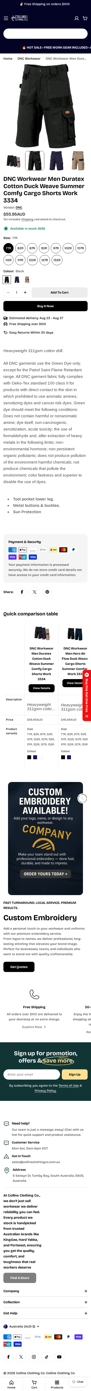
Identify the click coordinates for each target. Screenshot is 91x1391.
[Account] (76, 18)
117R (20, 260)
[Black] (6, 279)
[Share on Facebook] (22, 592)
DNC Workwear (29, 58)
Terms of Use (69, 1085)
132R (57, 260)
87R (32, 248)
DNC (19, 207)
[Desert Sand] (27, 279)
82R (20, 248)
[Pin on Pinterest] (47, 592)
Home (7, 58)
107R (80, 248)
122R (32, 260)
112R (9, 260)
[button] (87, 695)
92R (44, 248)
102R (68, 248)
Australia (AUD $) (22, 1326)
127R (44, 260)
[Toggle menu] (5, 18)
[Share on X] (35, 592)
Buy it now (45, 306)
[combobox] (45, 34)
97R (56, 248)
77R (8, 248)
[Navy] (17, 279)
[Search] (81, 33)
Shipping (27, 219)
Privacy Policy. (46, 1091)
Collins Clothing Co (30, 1373)
